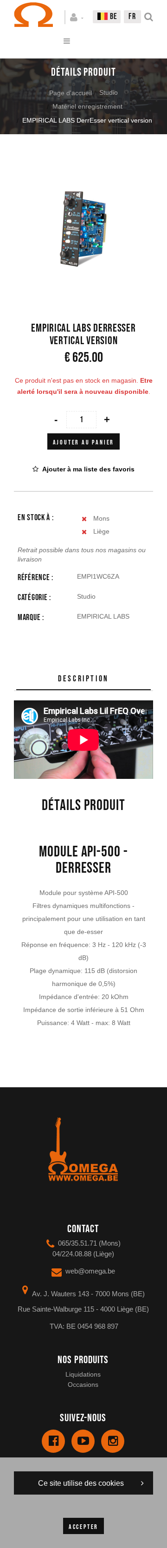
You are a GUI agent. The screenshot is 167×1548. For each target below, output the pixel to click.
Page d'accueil (70, 93)
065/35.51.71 (77, 1243)
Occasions (83, 1384)
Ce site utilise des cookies (81, 1483)
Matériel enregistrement (87, 106)
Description (83, 679)
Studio (108, 92)
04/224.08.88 (71, 1254)
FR (132, 16)
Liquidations (83, 1374)
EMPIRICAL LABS (103, 616)
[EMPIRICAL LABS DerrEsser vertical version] (83, 166)
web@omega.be (90, 1271)
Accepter (83, 1527)
